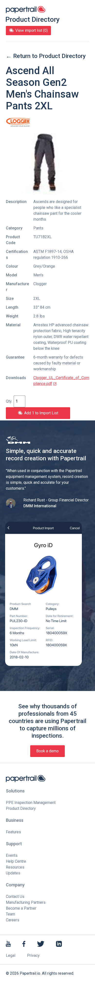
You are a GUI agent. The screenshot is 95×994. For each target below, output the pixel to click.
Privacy (33, 955)
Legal (10, 955)
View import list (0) (31, 30)
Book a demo (47, 751)
